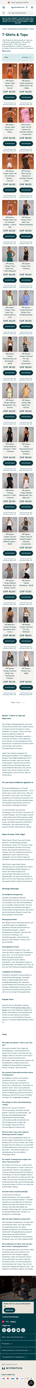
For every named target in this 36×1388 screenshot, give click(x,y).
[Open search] (3, 13)
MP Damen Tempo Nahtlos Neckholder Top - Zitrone (10, 403)
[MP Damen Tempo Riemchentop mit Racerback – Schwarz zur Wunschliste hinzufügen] (31, 429)
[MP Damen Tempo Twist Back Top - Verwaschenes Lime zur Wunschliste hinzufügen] (15, 293)
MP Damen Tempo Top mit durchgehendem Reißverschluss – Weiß (9, 539)
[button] (31, 1383)
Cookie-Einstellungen (10, 1317)
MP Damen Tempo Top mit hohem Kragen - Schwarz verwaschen (26, 539)
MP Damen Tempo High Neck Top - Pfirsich (26, 403)
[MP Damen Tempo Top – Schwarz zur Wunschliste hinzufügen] (31, 249)
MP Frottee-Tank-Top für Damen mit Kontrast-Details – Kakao (26, 176)
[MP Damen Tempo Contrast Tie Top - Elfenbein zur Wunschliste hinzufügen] (31, 609)
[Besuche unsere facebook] (9, 1330)
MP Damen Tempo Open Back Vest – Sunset (10, 84)
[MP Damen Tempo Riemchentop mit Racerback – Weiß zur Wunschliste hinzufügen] (15, 339)
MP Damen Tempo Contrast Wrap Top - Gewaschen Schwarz (9, 673)
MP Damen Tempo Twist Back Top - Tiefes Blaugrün (10, 267)
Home (4, 28)
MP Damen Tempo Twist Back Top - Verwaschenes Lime (10, 312)
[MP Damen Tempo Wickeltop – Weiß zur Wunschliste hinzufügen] (31, 566)
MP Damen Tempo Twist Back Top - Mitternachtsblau (26, 220)
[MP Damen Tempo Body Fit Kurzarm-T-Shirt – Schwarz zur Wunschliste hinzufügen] (15, 429)
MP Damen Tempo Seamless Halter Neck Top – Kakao (26, 84)
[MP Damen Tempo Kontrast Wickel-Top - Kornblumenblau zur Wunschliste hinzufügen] (31, 293)
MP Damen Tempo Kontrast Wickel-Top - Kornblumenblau (26, 311)
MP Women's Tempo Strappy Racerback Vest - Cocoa (9, 628)
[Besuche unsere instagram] (4, 1330)
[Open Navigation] (3, 7)
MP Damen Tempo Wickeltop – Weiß (26, 583)
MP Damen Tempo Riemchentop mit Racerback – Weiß (9, 358)
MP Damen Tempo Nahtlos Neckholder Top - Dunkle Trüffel (10, 584)
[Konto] (27, 7)
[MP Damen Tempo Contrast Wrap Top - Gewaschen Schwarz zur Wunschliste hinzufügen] (15, 653)
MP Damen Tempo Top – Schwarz (26, 266)
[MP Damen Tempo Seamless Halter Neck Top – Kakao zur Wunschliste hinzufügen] (31, 66)
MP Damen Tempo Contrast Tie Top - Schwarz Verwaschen (26, 358)
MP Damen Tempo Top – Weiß (26, 671)
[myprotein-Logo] (18, 7)
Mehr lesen (6, 51)
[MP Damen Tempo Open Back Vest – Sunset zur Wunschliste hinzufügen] (15, 66)
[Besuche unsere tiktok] (14, 1330)
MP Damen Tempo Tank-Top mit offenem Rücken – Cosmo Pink (9, 222)
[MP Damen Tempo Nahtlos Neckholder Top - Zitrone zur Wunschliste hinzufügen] (15, 385)
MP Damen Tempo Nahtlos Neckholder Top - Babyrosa (26, 494)
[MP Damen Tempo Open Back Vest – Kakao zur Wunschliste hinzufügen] (15, 110)
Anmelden (9, 1310)
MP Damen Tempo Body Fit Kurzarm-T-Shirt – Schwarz (10, 447)
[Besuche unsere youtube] (18, 1330)
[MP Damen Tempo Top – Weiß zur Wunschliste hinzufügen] (31, 653)
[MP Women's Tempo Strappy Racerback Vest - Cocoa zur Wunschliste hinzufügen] (15, 609)
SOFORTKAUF (10, 97)
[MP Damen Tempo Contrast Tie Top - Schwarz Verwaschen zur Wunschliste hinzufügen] (31, 339)
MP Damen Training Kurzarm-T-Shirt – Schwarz (10, 494)
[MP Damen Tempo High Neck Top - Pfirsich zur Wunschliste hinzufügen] (31, 385)
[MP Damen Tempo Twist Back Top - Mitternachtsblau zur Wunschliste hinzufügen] (31, 202)
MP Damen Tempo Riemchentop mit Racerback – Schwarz (26, 449)
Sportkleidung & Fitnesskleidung (18, 28)
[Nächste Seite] (24, 702)
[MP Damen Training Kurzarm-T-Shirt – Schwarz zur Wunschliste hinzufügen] (15, 475)
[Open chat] (23, 1330)
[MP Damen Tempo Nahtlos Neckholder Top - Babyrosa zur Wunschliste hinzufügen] (31, 475)
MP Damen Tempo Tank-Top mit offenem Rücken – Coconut (9, 176)
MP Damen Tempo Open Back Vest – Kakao (10, 128)
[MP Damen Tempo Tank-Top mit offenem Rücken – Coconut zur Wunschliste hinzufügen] (15, 156)
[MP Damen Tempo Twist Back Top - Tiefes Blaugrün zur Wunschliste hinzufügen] (15, 249)
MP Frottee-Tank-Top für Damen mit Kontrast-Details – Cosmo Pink (26, 129)
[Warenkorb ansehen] (32, 7)
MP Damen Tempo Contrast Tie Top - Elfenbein (26, 628)
